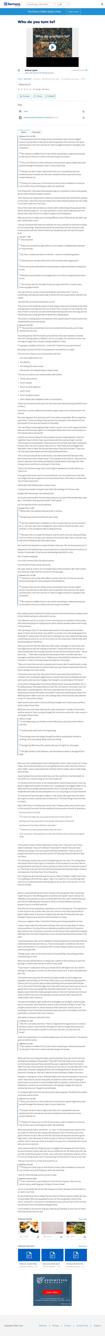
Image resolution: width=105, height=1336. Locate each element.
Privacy (67, 1325)
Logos (20, 1325)
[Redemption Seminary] (52, 1290)
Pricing (55, 1325)
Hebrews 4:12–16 (24, 84)
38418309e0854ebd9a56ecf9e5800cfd (41, 117)
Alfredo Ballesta (49, 1266)
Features (43, 1325)
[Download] (38, 1236)
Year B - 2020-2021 (24, 79)
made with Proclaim (78, 70)
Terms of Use (82, 1325)
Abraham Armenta (26, 1266)
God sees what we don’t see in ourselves (60, 1263)
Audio (26, 111)
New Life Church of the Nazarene (39, 73)
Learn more (73, 11)
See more (83, 1219)
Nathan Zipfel (31, 70)
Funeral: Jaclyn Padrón (29, 1263)
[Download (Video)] (84, 117)
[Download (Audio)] (84, 111)
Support (97, 1325)
